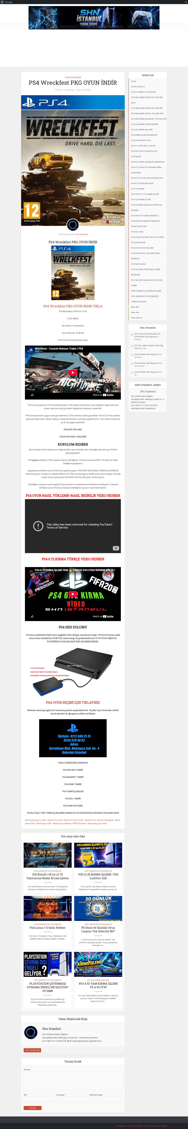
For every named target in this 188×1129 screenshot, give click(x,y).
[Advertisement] (94, 49)
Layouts (129, 1126)
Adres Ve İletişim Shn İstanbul (155, 1126)
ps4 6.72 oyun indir (74, 820)
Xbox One (105, 26)
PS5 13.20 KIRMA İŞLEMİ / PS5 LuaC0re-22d (98, 876)
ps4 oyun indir (44, 823)
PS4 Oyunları (80, 823)
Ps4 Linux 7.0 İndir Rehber (48, 927)
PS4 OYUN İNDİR (73, 77)
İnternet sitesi (96, 1094)
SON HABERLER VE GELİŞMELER (47, 871)
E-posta (61, 1094)
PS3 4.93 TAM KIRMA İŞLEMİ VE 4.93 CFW (98, 985)
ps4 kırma (91, 820)
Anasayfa (51, 26)
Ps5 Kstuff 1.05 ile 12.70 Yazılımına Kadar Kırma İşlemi (47, 876)
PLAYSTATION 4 (68, 26)
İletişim (131, 26)
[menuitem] (2, 2)
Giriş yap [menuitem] (8, 2)
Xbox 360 (118, 26)
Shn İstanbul (86, 90)
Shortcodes (138, 1126)
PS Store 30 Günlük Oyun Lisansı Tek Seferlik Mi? (98, 929)
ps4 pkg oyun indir (98, 823)
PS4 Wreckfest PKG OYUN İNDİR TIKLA (73, 306)
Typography (120, 1126)
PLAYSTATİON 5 (88, 26)
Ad (26, 1094)
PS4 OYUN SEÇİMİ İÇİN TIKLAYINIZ (73, 702)
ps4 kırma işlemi (106, 820)
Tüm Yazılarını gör (32, 1050)
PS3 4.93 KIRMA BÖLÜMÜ (98, 980)
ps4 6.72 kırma (56, 820)
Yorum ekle (69, 90)
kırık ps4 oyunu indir (36, 820)
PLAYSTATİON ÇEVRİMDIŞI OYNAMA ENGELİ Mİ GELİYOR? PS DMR (47, 987)
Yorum (27, 1069)
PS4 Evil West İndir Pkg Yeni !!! (146, 354)
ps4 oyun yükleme (62, 823)
